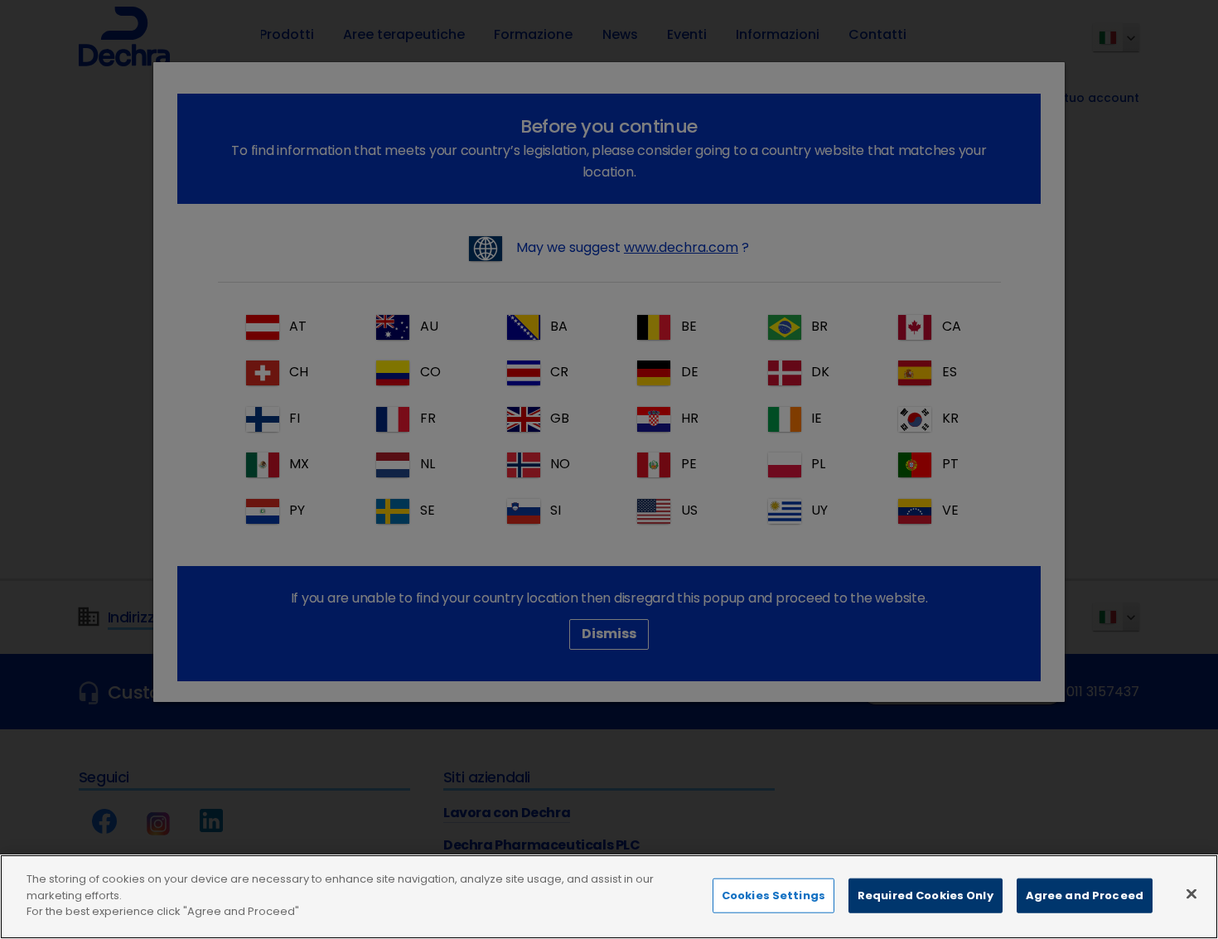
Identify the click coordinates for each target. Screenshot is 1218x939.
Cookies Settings (773, 895)
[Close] (1191, 894)
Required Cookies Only (925, 895)
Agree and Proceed (1084, 895)
